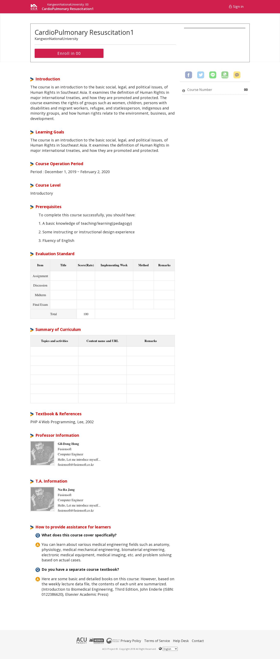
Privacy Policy (131, 641)
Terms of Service (157, 641)
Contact (198, 641)
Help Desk (181, 641)
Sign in (238, 6)
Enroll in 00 (69, 53)
